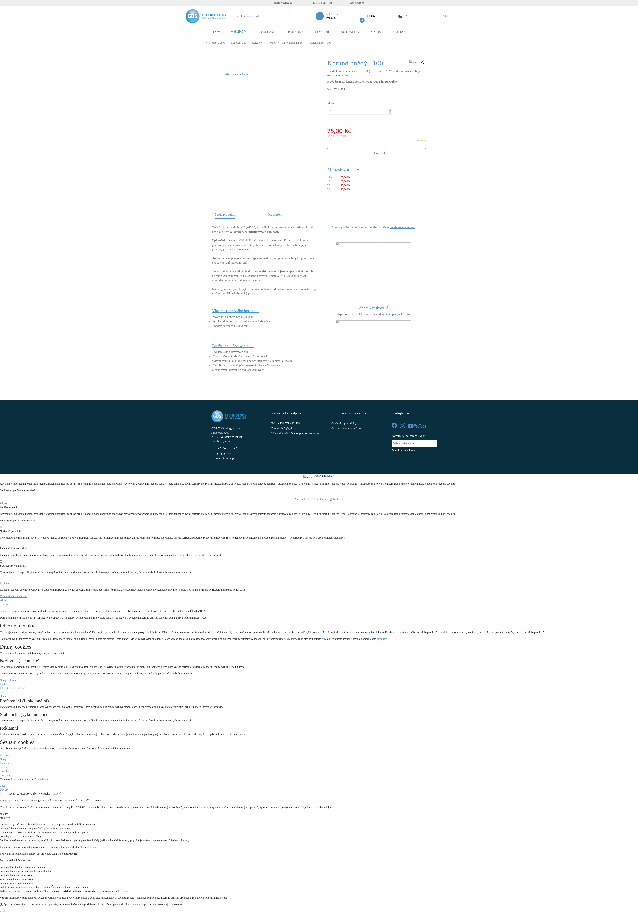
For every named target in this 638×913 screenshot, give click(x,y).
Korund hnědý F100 (320, 42)
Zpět (2, 785)
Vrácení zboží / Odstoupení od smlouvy (289, 433)
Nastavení (338, 499)
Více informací (8, 596)
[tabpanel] (319, 304)
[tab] (239, 215)
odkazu (124, 891)
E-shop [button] (240, 31)
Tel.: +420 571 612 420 (285, 423)
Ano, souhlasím (302, 499)
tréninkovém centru (402, 227)
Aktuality (350, 32)
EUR (449, 16)
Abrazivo (257, 42)
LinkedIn (5, 763)
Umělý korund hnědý (292, 42)
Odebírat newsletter (403, 450)
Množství (333, 103)
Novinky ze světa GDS (409, 436)
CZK (443, 16)
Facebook (5, 755)
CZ (406, 15)
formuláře (382, 638)
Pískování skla (238, 42)
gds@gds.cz (357, 3)
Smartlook (5, 771)
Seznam (4, 767)
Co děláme (266, 32)
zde (323, 638)
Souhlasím (21, 596)
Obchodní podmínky (343, 423)
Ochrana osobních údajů (346, 428)
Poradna (296, 32)
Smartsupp (5, 775)
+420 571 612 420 (321, 3)
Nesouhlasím (320, 499)
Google (4, 759)
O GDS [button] (376, 32)
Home (218, 32)
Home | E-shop (217, 42)
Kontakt (400, 32)
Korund (271, 42)
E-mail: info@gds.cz (284, 428)
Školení (322, 32)
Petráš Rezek (41, 779)
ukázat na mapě (225, 458)
